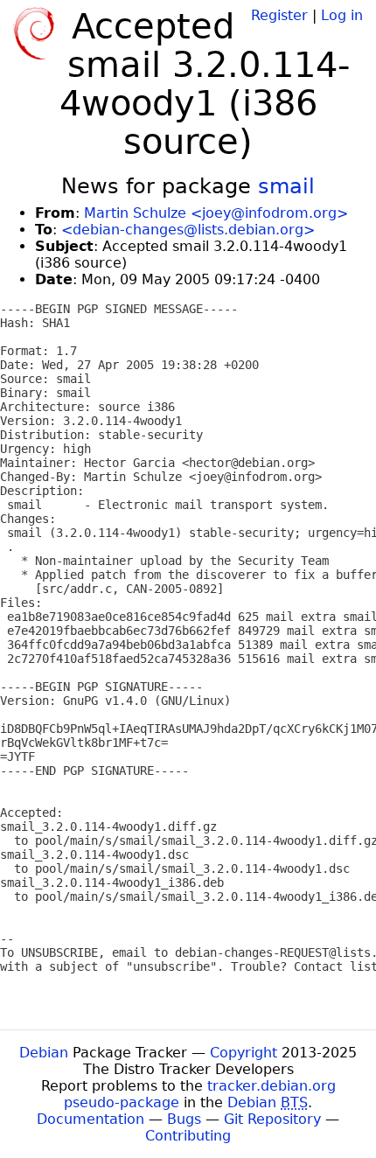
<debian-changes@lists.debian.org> (188, 229)
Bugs (184, 1119)
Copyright (243, 1052)
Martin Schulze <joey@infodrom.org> (216, 213)
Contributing (188, 1135)
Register (279, 15)
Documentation (90, 1119)
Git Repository (272, 1119)
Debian (43, 1052)
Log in (342, 15)
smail (286, 186)
